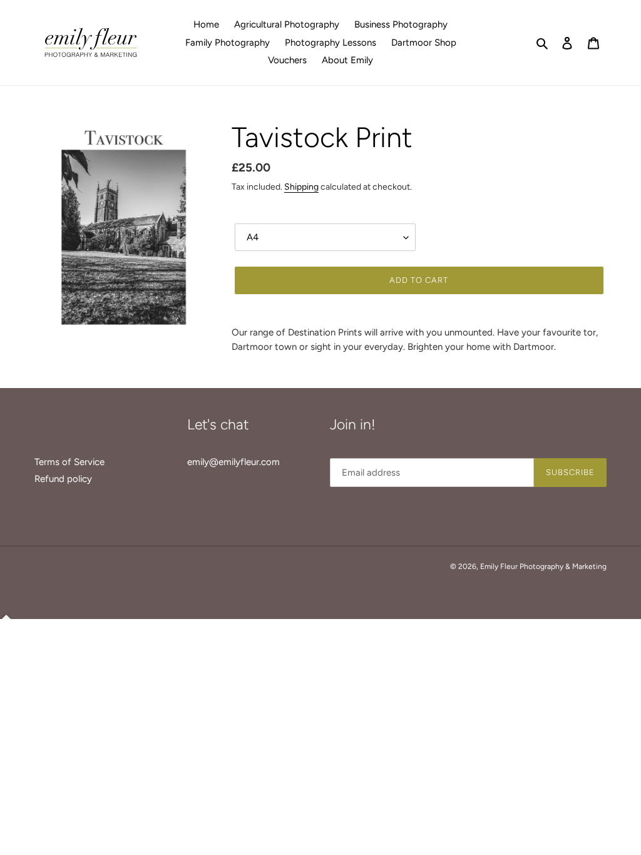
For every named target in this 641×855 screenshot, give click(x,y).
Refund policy (63, 478)
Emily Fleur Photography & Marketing (543, 566)
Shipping (301, 187)
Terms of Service (69, 462)
